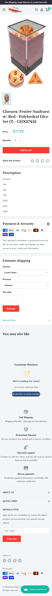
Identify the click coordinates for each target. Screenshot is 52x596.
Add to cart (26, 150)
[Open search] (36, 9)
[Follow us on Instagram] (15, 560)
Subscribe (12, 538)
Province (7, 279)
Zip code (7, 292)
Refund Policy (9, 320)
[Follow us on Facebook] (4, 560)
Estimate (11, 308)
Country (6, 266)
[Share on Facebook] (32, 161)
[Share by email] (47, 161)
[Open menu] (4, 10)
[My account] (41, 9)
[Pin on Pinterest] (37, 161)
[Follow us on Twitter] (9, 560)
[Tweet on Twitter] (42, 161)
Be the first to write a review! (26, 394)
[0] (47, 9)
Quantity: (7, 140)
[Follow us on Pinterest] (20, 560)
